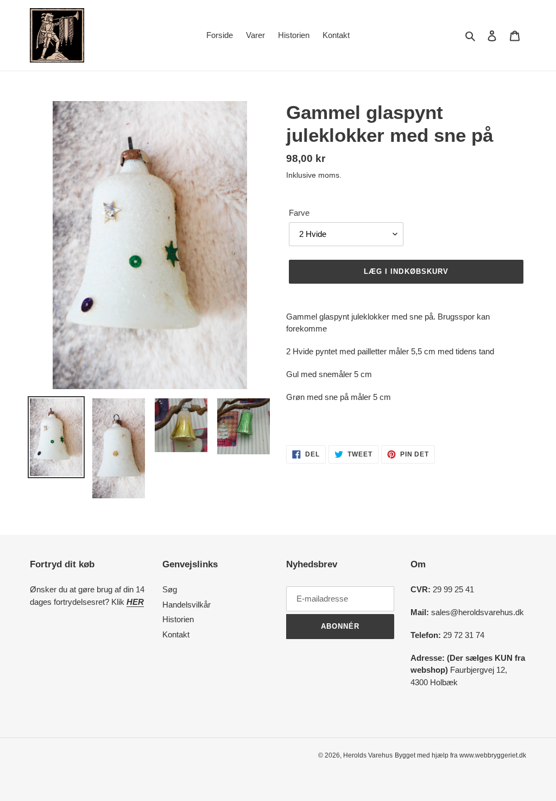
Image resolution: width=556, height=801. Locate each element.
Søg (169, 589)
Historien (178, 619)
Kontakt (175, 634)
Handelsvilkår (186, 604)
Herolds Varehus (368, 755)
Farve (299, 212)
